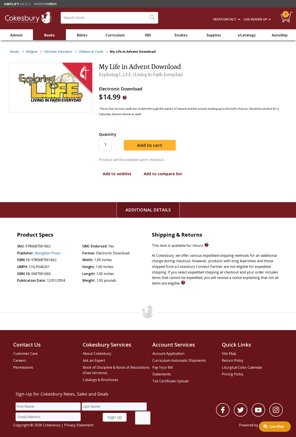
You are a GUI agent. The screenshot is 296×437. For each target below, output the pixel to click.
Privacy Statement (78, 425)
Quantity (107, 134)
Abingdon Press (47, 253)
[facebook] (222, 415)
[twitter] (240, 415)
